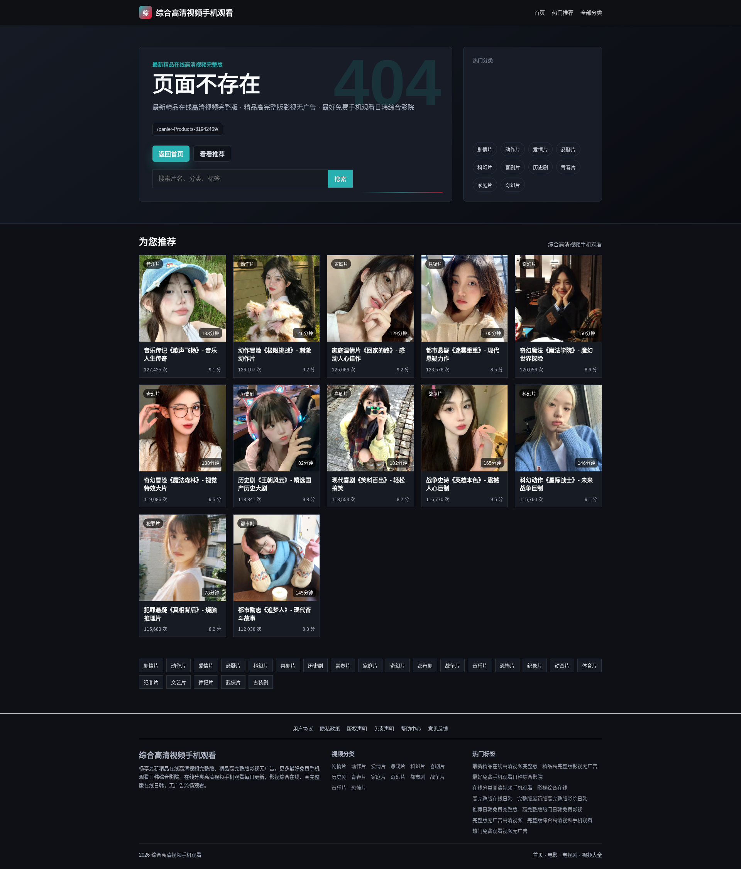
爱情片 (540, 149)
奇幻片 (512, 185)
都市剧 (425, 666)
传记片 (205, 682)
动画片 (562, 666)
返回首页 (171, 154)
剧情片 (484, 149)
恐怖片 (507, 666)
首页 (539, 13)
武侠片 (233, 682)
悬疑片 (568, 149)
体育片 (589, 666)
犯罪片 (151, 682)
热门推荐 (563, 13)
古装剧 (260, 682)
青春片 (568, 167)
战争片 (452, 666)
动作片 (512, 149)
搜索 (340, 179)
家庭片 (484, 185)
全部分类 (591, 13)
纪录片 (534, 666)
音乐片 (479, 666)
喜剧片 (512, 167)
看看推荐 (212, 154)
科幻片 (484, 167)
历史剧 (540, 167)
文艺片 (178, 682)
